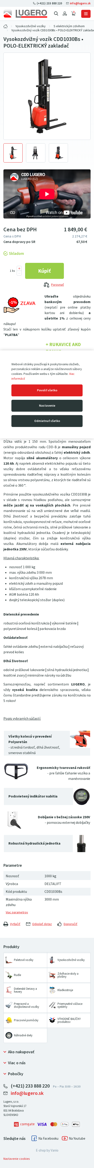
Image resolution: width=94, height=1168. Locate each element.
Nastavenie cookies (16, 1159)
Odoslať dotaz (42, 924)
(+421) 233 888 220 (49, 3)
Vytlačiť (15, 924)
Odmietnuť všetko (47, 421)
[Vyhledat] (56, 14)
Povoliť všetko (47, 390)
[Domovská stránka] (25, 14)
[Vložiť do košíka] (44, 271)
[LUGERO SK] (5, 26)
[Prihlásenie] (64, 14)
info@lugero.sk (80, 3)
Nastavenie (47, 405)
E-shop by (47, 1150)
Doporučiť (70, 924)
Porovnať (57, 285)
